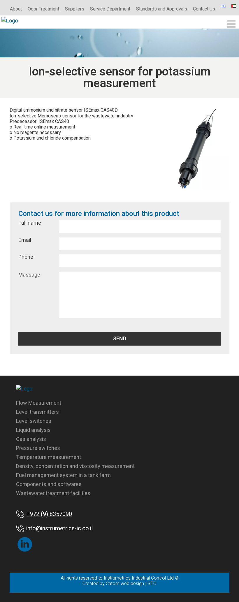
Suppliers (74, 9)
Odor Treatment (43, 9)
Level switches (33, 421)
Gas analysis (31, 439)
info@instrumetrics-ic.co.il (59, 528)
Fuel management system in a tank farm (63, 475)
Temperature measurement (48, 457)
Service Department (110, 9)
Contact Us (204, 9)
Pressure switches (38, 448)
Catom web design (125, 583)
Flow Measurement (38, 403)
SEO (152, 583)
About (16, 9)
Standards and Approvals (161, 9)
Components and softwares (49, 484)
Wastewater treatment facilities (53, 493)
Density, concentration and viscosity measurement (75, 466)
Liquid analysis (33, 430)
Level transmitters (37, 412)
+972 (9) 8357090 (49, 514)
